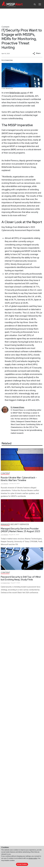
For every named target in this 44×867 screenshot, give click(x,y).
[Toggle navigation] (39, 4)
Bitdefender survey (18, 93)
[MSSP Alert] (12, 4)
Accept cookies (22, 864)
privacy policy (33, 858)
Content (5, 26)
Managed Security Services (15, 524)
